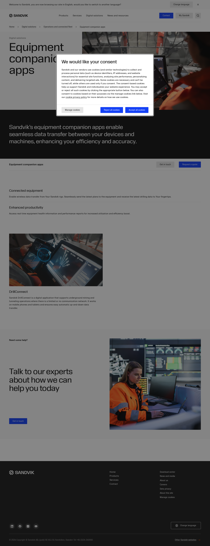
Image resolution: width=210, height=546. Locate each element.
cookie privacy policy (76, 97)
